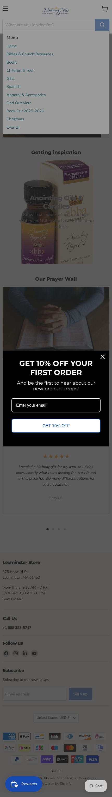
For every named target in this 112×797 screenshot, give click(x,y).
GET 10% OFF (56, 426)
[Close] (102, 357)
